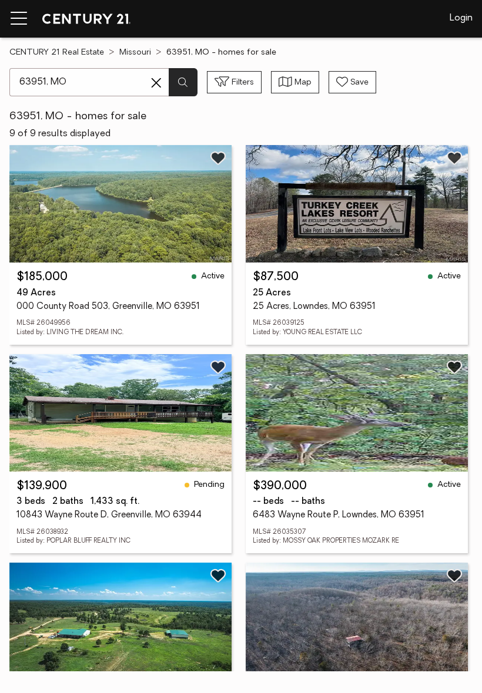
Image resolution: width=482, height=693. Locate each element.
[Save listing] (218, 158)
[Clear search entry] (156, 83)
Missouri (135, 52)
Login (461, 18)
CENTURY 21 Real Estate (56, 52)
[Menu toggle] (18, 18)
